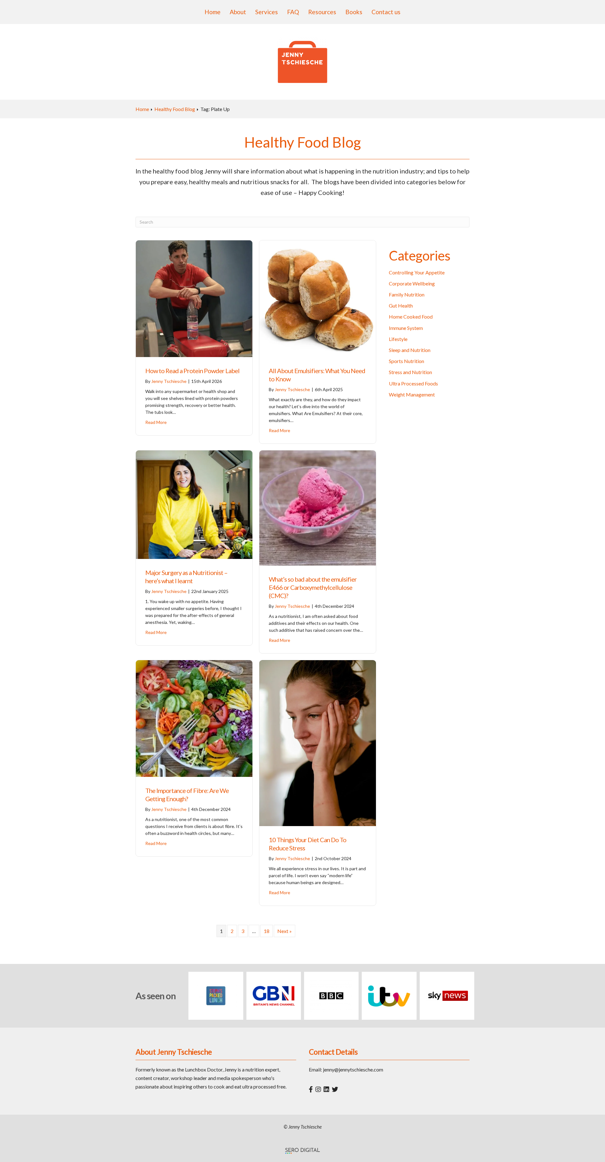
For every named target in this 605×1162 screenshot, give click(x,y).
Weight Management (412, 394)
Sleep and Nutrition (409, 350)
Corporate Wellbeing (412, 283)
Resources (322, 11)
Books (353, 11)
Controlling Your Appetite (417, 272)
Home (213, 11)
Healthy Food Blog (174, 109)
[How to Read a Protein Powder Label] (194, 298)
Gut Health (401, 305)
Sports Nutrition (406, 361)
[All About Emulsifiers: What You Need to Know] (317, 298)
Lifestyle (398, 339)
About (238, 11)
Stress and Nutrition (410, 372)
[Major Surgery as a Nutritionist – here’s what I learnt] (194, 504)
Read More (156, 422)
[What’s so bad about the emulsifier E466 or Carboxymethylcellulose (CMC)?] (317, 507)
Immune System (406, 328)
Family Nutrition (406, 294)
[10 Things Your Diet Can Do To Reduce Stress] (317, 742)
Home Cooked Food (411, 317)
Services (266, 11)
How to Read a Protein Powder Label (192, 370)
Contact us (386, 11)
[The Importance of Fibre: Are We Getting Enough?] (194, 718)
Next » (284, 931)
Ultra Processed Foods (413, 383)
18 (266, 931)
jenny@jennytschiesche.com (353, 1069)
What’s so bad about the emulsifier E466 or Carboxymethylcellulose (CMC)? (313, 587)
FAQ (293, 11)
